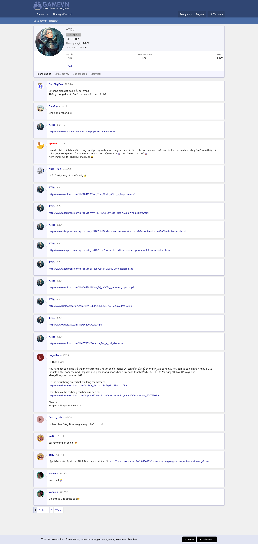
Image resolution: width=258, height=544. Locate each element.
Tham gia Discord (62, 14)
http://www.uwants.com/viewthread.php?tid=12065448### (82, 131)
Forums (40, 14)
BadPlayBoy (56, 84)
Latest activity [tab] (62, 73)
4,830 (219, 57)
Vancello (54, 473)
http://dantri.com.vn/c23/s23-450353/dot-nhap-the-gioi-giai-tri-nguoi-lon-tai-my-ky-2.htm (159, 461)
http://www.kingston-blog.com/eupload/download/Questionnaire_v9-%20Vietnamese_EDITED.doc (104, 395)
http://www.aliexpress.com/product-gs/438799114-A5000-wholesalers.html (91, 268)
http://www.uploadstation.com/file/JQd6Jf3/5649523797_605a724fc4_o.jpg (90, 306)
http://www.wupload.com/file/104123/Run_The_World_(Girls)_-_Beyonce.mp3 (92, 194)
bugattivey (55, 355)
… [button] (47, 510)
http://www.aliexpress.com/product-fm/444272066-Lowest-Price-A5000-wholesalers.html (99, 212)
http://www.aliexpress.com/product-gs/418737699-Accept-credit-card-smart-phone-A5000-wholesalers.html (109, 250)
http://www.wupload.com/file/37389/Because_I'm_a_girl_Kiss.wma (86, 343)
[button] (47, 14)
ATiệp (52, 124)
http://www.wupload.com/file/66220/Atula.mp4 (75, 324)
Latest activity (40, 20)
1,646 (69, 57)
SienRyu (54, 106)
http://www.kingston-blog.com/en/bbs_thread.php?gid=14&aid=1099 (88, 385)
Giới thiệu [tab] (95, 73)
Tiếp (57, 510)
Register (53, 20)
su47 (51, 436)
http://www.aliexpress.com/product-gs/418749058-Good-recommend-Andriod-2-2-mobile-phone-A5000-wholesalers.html (117, 231)
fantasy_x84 (56, 417)
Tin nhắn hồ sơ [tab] (43, 73)
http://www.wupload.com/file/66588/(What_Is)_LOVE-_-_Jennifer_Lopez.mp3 (91, 287)
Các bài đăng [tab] (80, 73)
